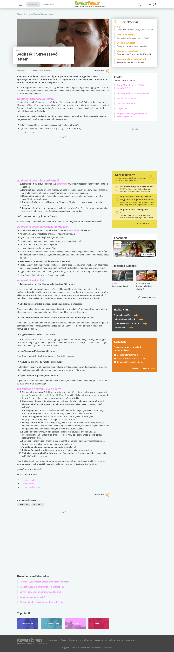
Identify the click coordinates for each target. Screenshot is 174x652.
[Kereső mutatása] (139, 4)
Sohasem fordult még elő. (128, 355)
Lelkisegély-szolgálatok (125, 319)
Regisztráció (48, 4)
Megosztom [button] (99, 71)
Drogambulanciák (122, 315)
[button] (150, 4)
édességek (74, 230)
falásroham (62, 184)
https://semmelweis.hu (30, 487)
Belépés (33, 4)
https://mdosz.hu (27, 484)
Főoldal (19, 14)
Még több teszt (144, 297)
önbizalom (23, 505)
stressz (22, 289)
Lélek (31, 14)
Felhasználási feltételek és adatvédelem (70, 640)
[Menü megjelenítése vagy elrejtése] (20, 4)
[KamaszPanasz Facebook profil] (134, 248)
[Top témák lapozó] (63, 614)
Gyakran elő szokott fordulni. (130, 362)
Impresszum (101, 640)
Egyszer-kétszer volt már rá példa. (132, 358)
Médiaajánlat (116, 640)
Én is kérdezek (142, 224)
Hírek (25, 14)
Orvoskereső (120, 327)
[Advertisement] (63, 543)
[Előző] (99, 614)
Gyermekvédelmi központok (127, 323)
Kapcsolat (131, 640)
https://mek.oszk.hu (28, 480)
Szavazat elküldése (140, 368)
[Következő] (106, 614)
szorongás (38, 505)
